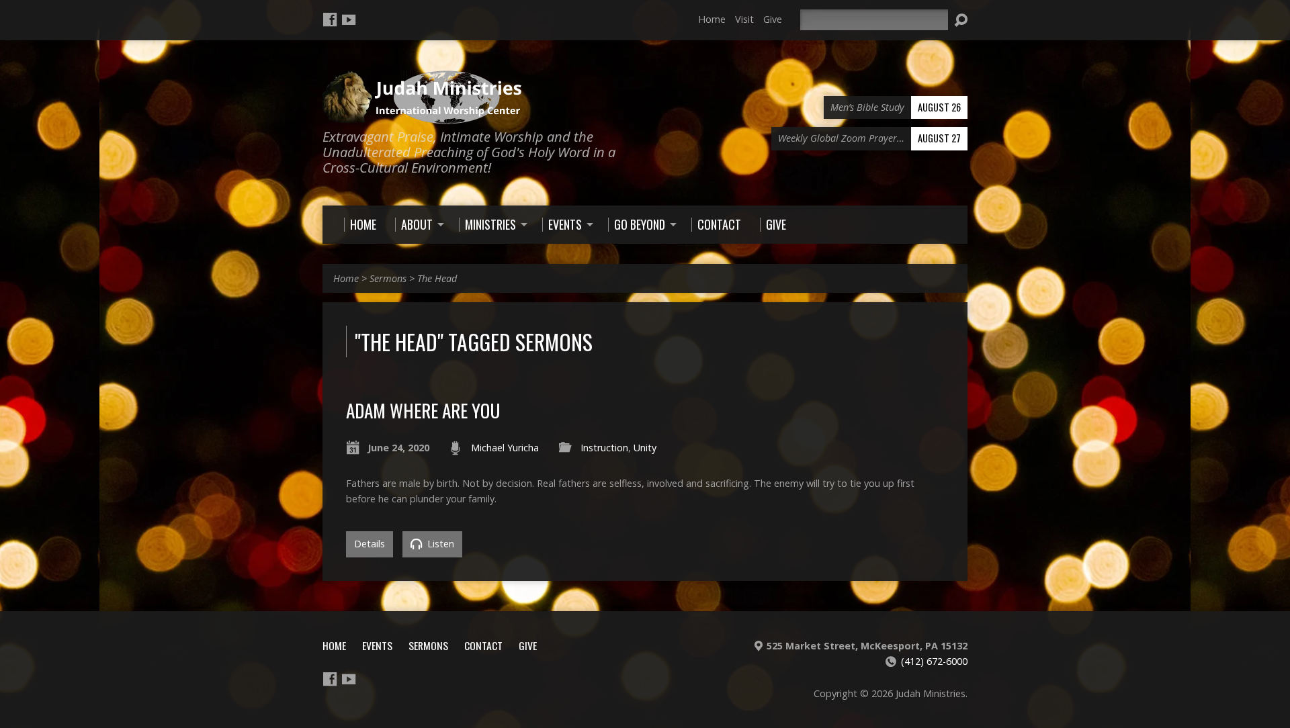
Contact (483, 645)
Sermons (388, 278)
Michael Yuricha (505, 447)
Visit (744, 19)
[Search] (961, 20)
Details (369, 543)
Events (377, 645)
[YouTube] (348, 19)
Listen (439, 543)
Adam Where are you (423, 410)
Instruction (604, 447)
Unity (645, 447)
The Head (437, 278)
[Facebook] (330, 19)
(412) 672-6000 (934, 661)
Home (712, 19)
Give (772, 19)
